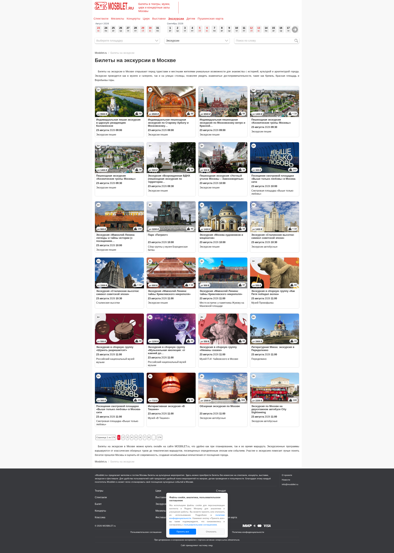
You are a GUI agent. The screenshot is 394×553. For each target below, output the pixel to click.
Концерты (133, 18)
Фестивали (161, 517)
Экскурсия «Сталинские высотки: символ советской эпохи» (272, 236)
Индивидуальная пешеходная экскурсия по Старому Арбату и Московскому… (168, 122)
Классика (100, 517)
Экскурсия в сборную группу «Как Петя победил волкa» (273, 293)
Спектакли (101, 18)
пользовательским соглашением (200, 524)
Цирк (146, 18)
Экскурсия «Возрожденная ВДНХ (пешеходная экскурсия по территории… (169, 178)
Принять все (183, 531)
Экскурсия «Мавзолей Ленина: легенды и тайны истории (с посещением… (115, 237)
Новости (286, 479)
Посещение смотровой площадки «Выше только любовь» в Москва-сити (273, 178)
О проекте (287, 475)
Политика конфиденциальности (248, 532)
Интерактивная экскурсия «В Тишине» (166, 408)
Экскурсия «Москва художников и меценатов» (221, 236)
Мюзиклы (117, 18)
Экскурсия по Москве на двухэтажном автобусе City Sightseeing (268, 409)
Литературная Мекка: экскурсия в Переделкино (272, 349)
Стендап (221, 490)
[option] (98, 29)
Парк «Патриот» (158, 234)
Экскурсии (176, 18)
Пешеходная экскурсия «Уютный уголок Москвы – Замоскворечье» (221, 177)
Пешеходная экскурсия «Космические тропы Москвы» (271, 121)
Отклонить (211, 531)
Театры (99, 490)
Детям (191, 18)
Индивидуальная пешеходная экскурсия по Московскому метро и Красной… (222, 122)
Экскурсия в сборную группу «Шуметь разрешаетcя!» (114, 349)
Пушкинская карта (210, 18)
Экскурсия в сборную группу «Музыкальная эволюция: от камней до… (166, 350)
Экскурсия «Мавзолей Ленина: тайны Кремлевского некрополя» (169, 293)
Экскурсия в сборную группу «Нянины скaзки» (218, 349)
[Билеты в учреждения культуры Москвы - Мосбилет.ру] (101, 6)
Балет (98, 504)
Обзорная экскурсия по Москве (220, 406)
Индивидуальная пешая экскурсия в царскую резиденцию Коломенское (118, 122)
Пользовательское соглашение (146, 532)
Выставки (159, 18)
